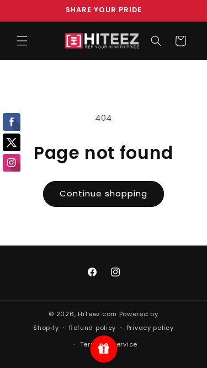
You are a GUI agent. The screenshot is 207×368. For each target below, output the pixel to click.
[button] (22, 41)
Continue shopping (103, 193)
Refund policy (92, 327)
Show (103, 348)
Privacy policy (150, 327)
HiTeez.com (97, 314)
